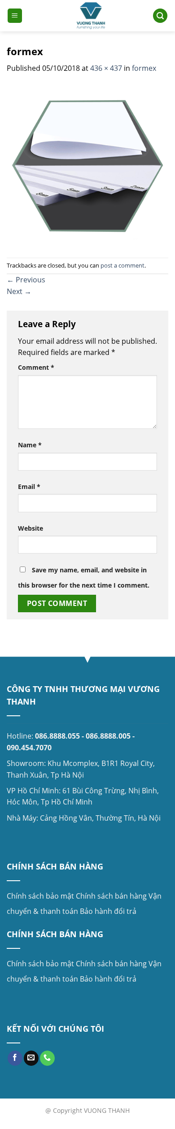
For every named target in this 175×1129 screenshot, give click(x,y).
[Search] (160, 16)
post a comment (122, 265)
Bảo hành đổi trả (108, 911)
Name (30, 445)
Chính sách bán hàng (111, 896)
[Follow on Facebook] (15, 1058)
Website (30, 528)
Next (19, 291)
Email (29, 486)
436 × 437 (106, 68)
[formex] (87, 165)
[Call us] (47, 1058)
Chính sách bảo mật (40, 896)
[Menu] (15, 16)
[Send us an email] (31, 1058)
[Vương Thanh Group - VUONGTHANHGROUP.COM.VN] (91, 15)
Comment (36, 367)
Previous (26, 280)
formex (144, 68)
